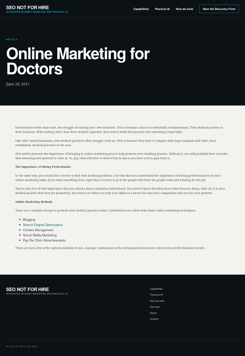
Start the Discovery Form (219, 9)
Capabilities (141, 9)
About (153, 313)
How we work (184, 9)
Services (155, 307)
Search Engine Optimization (43, 224)
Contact (154, 319)
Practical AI (162, 9)
